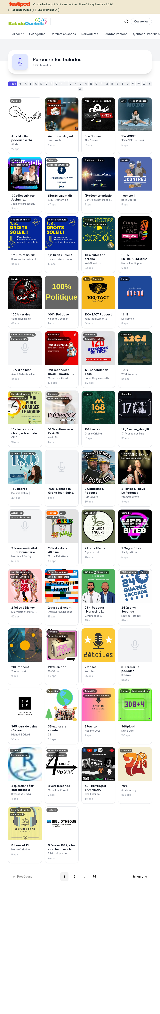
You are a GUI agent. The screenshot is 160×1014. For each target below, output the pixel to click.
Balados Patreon (115, 34)
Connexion (141, 21)
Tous (13, 83)
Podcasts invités (21, 9)
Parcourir (17, 34)
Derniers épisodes (63, 34)
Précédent (24, 876)
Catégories (37, 34)
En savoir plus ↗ (47, 9)
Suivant (137, 876)
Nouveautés (89, 34)
